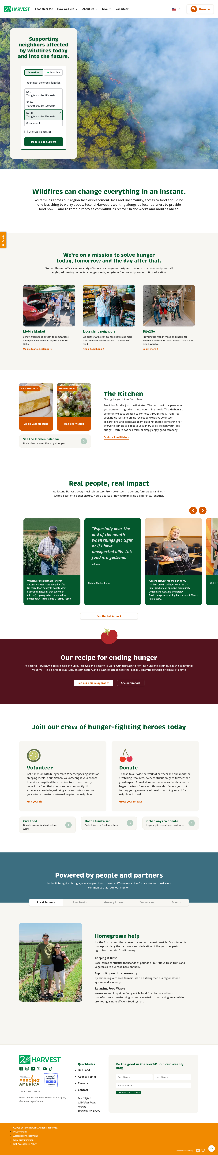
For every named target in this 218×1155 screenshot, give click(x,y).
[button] (17, 9)
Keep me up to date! (128, 1092)
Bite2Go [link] (149, 331)
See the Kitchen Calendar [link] (41, 439)
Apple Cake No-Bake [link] (36, 423)
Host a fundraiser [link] (97, 821)
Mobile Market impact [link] (100, 583)
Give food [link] (30, 821)
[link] (17, 9)
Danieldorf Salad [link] (74, 423)
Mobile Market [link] (34, 331)
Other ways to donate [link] (162, 821)
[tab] (46, 902)
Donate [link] (204, 9)
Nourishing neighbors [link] (99, 331)
